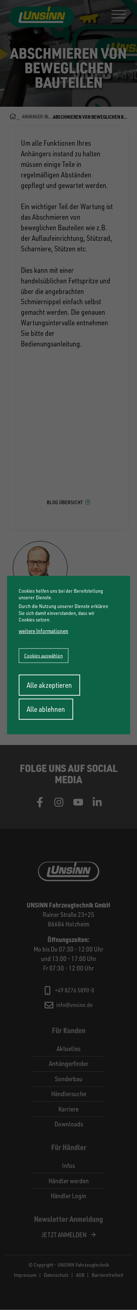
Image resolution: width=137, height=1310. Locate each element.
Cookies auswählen (43, 655)
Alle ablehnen (46, 708)
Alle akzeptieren (49, 684)
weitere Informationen (43, 631)
